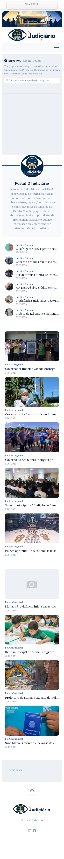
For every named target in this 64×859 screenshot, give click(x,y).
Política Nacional (25, 245)
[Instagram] (29, 830)
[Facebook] (34, 830)
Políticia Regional (14, 364)
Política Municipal (14, 602)
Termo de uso (15, 769)
